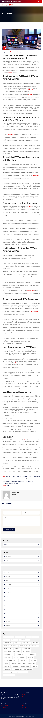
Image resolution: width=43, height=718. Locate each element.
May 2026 (8, 572)
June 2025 (8, 613)
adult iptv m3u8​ (14, 645)
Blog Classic (7, 16)
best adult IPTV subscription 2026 (10, 660)
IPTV (25, 439)
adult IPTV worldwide (30, 654)
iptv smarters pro (34, 479)
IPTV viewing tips (7, 483)
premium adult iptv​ (15, 672)
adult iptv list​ (6, 645)
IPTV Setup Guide (25, 479)
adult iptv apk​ (35, 636)
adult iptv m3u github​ (33, 645)
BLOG (23, 696)
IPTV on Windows (31, 478)
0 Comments (14, 52)
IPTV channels (36, 476)
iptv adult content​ (22, 476)
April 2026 (8, 576)
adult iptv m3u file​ (23, 645)
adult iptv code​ (14, 639)
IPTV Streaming (6, 481)
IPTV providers (6, 479)
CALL (23, 705)
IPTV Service (34, 666)
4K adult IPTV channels (8, 636)
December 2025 (9, 588)
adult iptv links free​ (26, 642)
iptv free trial (6, 52)
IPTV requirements (15, 479)
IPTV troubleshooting (25, 481)
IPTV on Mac (23, 478)
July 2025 (7, 609)
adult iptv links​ (35, 642)
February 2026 (8, 584)
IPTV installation (7, 478)
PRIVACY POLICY (4, 705)
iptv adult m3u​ (6, 666)
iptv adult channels (22, 663)
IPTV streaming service (17, 669)
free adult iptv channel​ (24, 660)
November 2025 (9, 592)
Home (2, 16)
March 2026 (8, 580)
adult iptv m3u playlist (8, 648)
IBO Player (14, 476)
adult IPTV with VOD (20, 654)
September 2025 (9, 600)
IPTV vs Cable (14, 483)
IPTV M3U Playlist (16, 478)
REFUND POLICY (4, 707)
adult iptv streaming (26, 651)
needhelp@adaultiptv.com (17, 1)
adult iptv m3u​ (17, 648)
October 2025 (8, 596)
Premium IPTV (24, 672)
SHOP (23, 694)
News (7, 560)
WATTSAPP (24, 707)
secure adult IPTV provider (9, 675)
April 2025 (8, 621)
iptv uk (33, 481)
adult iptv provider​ (7, 651)
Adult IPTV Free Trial (8, 642)
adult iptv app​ (6, 639)
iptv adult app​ (13, 663)
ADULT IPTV (7, 4)
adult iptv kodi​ (17, 642)
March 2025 (8, 625)
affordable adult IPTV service (19, 657)
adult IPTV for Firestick (24, 639)
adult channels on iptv (20, 636)
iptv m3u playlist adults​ (24, 666)
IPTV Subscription (15, 481)
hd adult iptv (33, 660)
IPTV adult (6, 663)
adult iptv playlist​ (26, 648)
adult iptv (8, 476)
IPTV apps (30, 476)
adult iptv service (16, 651)
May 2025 (8, 617)
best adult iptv (30, 657)
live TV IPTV (6, 672)
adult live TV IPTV (7, 657)
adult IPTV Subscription (8, 654)
